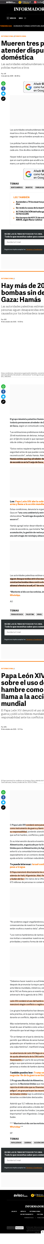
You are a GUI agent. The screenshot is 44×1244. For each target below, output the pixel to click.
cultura (40, 1214)
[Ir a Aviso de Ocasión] (21, 1193)
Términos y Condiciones (34, 249)
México (23, 1211)
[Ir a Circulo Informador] (23, 1)
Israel (39, 614)
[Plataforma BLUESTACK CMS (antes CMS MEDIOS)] (19, 1227)
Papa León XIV (16, 1142)
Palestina (30, 614)
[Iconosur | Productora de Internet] (11, 1227)
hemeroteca (29, 1217)
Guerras (27, 1142)
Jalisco (14, 1211)
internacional (35, 1211)
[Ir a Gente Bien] (36, 1)
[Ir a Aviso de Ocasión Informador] (10, 1)
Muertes (29, 187)
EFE (5, 319)
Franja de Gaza (17, 614)
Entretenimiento (26, 1214)
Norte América (17, 187)
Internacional (7, 36)
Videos (13, 18)
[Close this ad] (42, 1231)
